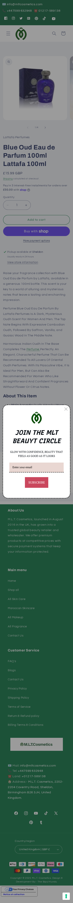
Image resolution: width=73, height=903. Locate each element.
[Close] (66, 409)
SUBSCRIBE (36, 482)
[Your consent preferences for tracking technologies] (66, 896)
